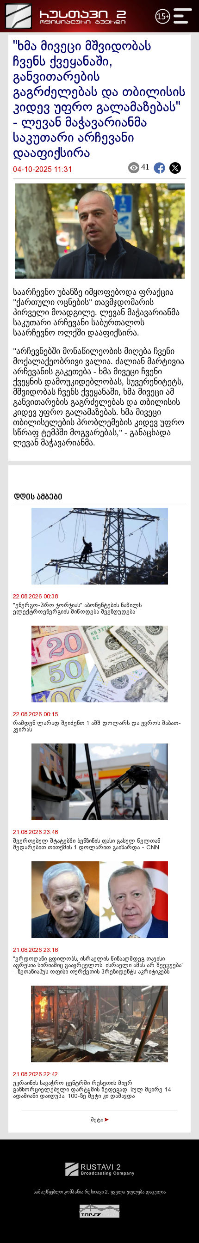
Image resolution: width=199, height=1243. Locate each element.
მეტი (98, 1120)
